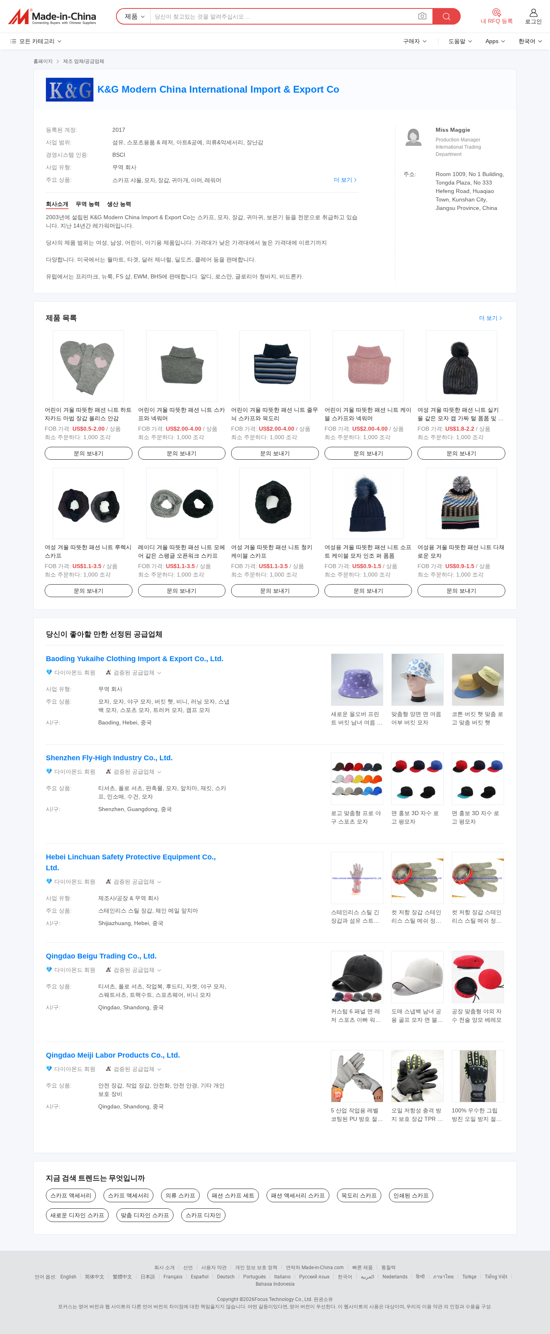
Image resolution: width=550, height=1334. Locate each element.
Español (200, 1276)
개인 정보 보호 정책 (256, 1267)
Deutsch (226, 1276)
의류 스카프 (180, 1195)
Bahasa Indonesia (275, 1283)
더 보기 (343, 179)
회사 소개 (164, 1267)
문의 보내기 (88, 453)
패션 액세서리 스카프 (298, 1195)
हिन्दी (420, 1276)
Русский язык (314, 1276)
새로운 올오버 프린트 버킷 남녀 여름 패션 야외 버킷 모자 (357, 722)
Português (254, 1276)
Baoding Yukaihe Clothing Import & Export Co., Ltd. (134, 659)
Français (172, 1276)
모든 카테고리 (37, 41)
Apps (492, 41)
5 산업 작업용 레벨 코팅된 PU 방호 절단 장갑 (357, 1119)
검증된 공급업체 (138, 672)
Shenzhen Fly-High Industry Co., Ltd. (109, 758)
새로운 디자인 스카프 (77, 1215)
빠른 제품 (362, 1267)
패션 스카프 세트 (233, 1195)
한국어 (345, 1276)
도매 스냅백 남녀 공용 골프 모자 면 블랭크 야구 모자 (417, 1019)
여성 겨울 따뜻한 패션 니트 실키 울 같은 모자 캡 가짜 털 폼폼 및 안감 (461, 418)
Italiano (282, 1276)
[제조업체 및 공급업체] (52, 16)
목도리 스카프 (359, 1195)
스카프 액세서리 (70, 1195)
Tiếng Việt (496, 1276)
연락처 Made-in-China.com (315, 1267)
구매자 (411, 41)
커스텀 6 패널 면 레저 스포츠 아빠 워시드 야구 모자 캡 (356, 1019)
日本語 (148, 1276)
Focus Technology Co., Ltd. (283, 1299)
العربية (367, 1276)
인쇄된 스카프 (411, 1195)
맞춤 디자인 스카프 (145, 1215)
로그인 (533, 21)
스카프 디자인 (203, 1215)
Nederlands (395, 1276)
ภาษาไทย (443, 1276)
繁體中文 (122, 1276)
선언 (188, 1267)
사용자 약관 (214, 1267)
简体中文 (94, 1276)
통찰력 (388, 1267)
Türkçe (469, 1276)
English (68, 1276)
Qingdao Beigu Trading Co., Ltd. (101, 956)
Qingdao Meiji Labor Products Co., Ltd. (113, 1055)
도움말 (457, 41)
